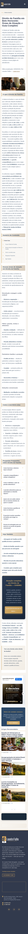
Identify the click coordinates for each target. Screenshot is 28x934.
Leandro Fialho (5, 752)
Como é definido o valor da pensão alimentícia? (11, 483)
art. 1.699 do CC (19, 190)
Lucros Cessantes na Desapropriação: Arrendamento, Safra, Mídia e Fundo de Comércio (13, 784)
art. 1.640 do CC (12, 199)
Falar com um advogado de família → (13, 610)
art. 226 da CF (7, 118)
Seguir (19, 679)
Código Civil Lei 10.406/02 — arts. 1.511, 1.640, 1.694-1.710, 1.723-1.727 (12, 630)
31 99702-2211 (7, 902)
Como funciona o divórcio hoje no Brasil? (11, 468)
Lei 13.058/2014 (12, 164)
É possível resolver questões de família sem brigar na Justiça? (11, 517)
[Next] (15, 810)
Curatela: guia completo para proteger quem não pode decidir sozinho (12, 570)
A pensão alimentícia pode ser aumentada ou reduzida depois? (12, 491)
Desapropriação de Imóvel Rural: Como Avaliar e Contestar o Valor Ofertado (13, 759)
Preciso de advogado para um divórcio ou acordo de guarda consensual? (12, 526)
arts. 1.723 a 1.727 (14, 124)
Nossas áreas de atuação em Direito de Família (13, 248)
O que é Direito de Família (11, 244)
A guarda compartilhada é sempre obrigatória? (10, 476)
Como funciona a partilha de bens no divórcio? (11, 509)
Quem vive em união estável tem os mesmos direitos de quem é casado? (11, 500)
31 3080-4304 (7, 904)
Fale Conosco (13, 722)
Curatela (6, 368)
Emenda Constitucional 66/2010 (13, 143)
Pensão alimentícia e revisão (13, 341)
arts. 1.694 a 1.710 (16, 127)
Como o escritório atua (10, 252)
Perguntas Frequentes (10, 255)
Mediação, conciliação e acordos (14, 392)
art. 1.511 (16, 122)
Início (2, 12)
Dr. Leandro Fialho (6, 776)
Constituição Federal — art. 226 (12, 625)
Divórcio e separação (10, 299)
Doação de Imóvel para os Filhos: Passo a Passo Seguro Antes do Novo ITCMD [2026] (12, 734)
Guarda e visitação (9, 330)
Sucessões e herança (10, 377)
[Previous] (12, 810)
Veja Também (8, 258)
